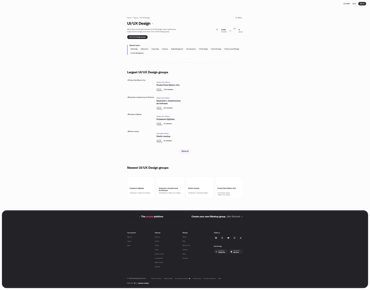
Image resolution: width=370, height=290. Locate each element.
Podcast (185, 258)
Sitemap (157, 266)
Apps (184, 254)
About (184, 237)
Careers (185, 249)
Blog (184, 241)
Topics (135, 18)
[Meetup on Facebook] (216, 238)
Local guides (159, 258)
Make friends (159, 262)
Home (129, 18)
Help (128, 245)
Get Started (233, 216)
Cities (157, 249)
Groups (157, 237)
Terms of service (156, 278)
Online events (159, 254)
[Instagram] (234, 238)
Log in (129, 241)
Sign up (129, 237)
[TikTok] (241, 238)
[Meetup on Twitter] (222, 238)
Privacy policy (168, 278)
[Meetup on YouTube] (228, 238)
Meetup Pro (186, 245)
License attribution (210, 278)
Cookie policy (197, 278)
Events (157, 241)
